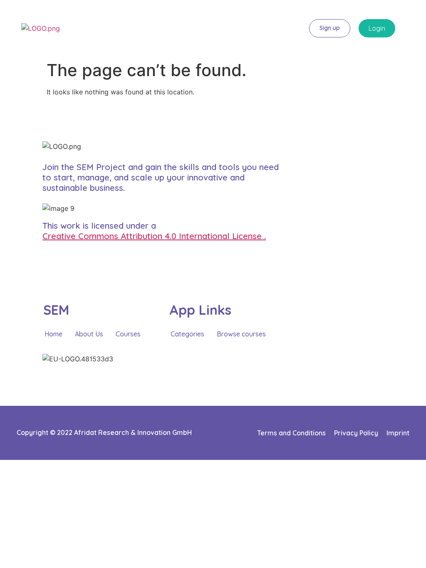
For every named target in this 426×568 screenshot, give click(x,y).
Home (53, 334)
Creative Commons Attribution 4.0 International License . (154, 236)
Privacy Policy (356, 433)
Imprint (397, 433)
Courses (128, 334)
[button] (295, 28)
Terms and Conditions (291, 433)
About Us (89, 334)
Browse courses (241, 334)
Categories (187, 334)
